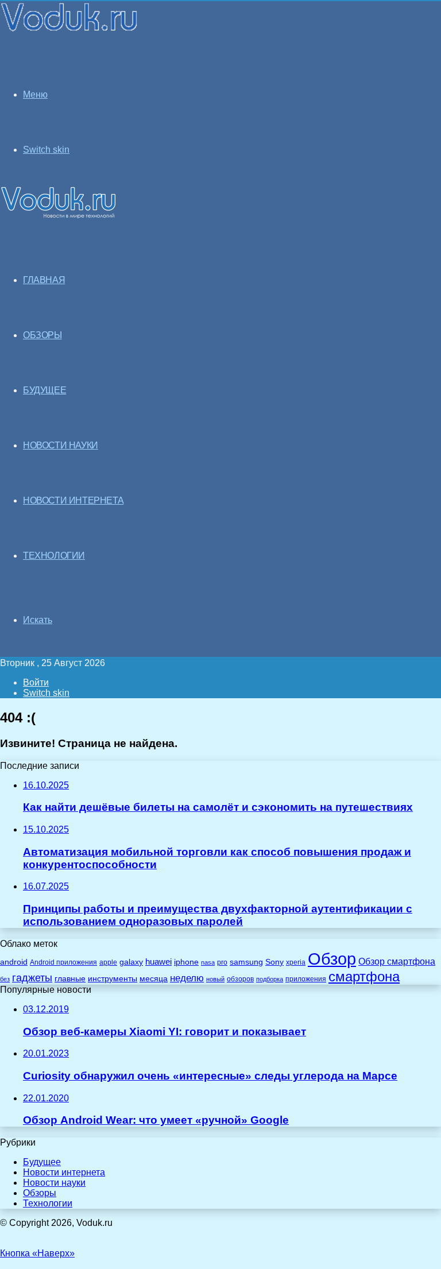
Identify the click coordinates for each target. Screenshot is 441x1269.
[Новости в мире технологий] (70, 30)
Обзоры (39, 1193)
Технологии (47, 1203)
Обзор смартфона (396, 961)
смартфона (364, 976)
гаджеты (32, 978)
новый (215, 979)
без (5, 979)
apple (108, 962)
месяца (154, 978)
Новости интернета (73, 500)
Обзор (332, 958)
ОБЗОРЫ (42, 335)
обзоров (240, 978)
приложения (305, 978)
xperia (295, 962)
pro (222, 962)
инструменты (112, 978)
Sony (274, 961)
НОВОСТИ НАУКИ (60, 445)
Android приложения (63, 962)
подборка (269, 979)
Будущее (42, 1162)
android (14, 962)
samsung (246, 962)
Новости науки (54, 1182)
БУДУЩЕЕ (44, 390)
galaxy (131, 962)
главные (70, 978)
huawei (158, 961)
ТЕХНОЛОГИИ (54, 555)
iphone (186, 962)
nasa (208, 962)
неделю (187, 978)
